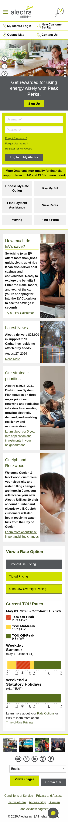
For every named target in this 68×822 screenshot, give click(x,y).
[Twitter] (26, 758)
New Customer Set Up (52, 26)
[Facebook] (50, 758)
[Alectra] (30, 12)
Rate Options (46, 713)
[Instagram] (42, 758)
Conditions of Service (18, 795)
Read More (12, 359)
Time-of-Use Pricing (19, 722)
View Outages (24, 779)
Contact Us (50, 34)
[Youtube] (18, 758)
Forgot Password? (16, 138)
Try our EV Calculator (19, 313)
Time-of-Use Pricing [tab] (22, 564)
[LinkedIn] (34, 758)
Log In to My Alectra (24, 157)
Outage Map (15, 34)
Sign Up (34, 103)
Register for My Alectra (18, 148)
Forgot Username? (16, 143)
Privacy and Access (49, 795)
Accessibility (37, 802)
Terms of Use (17, 802)
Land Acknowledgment (34, 809)
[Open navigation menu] (7, 12)
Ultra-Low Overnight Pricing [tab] (27, 588)
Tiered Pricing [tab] (18, 576)
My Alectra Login (19, 26)
